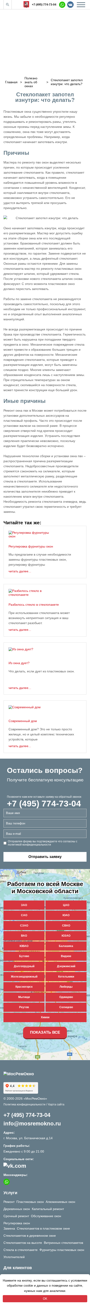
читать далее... (20, 571)
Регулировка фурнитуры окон (31, 546)
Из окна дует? (19, 663)
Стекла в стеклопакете (20, 1250)
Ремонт (9, 1202)
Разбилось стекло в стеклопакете (34, 604)
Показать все (45, 1032)
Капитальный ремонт (48, 1209)
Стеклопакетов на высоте (22, 1243)
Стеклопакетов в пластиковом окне (43, 1228)
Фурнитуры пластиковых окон (61, 1250)
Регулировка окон (16, 1223)
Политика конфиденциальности (24, 1104)
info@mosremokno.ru (32, 1123)
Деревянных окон (16, 1209)
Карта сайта (56, 1104)
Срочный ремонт (16, 1216)
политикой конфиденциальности (29, 844)
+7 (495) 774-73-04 (44, 4)
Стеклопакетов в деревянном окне (29, 1235)
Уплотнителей (14, 1257)
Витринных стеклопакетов (63, 1243)
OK (45, 1298)
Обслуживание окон (46, 1216)
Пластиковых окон (30, 1202)
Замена (9, 1228)
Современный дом (23, 721)
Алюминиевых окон (60, 1202)
